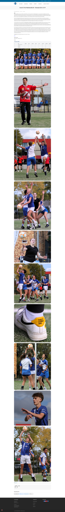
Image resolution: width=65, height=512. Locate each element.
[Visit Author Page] (16, 486)
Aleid (21, 11)
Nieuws (24, 11)
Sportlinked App (35, 501)
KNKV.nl (34, 504)
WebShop (34, 506)
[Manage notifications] (2, 510)
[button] (16, 494)
